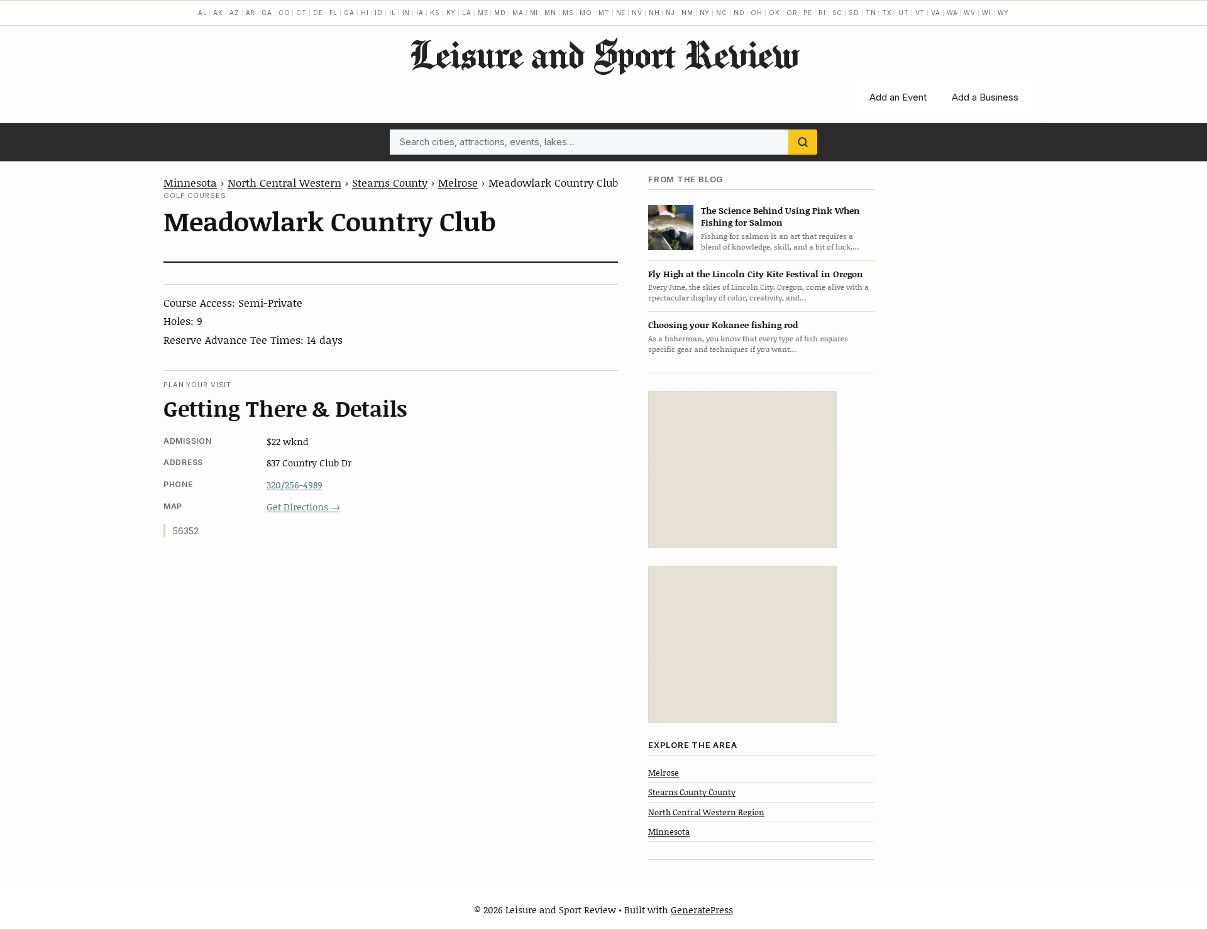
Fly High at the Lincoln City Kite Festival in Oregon (755, 273)
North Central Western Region (706, 812)
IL (392, 12)
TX (887, 12)
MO (586, 12)
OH (757, 12)
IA (420, 12)
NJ (670, 12)
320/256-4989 (294, 485)
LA (466, 12)
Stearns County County (692, 792)
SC (837, 12)
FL (333, 12)
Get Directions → (303, 507)
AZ (234, 12)
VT (920, 12)
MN (550, 12)
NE (621, 12)
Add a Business (985, 97)
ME (483, 12)
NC (721, 12)
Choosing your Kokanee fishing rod (723, 324)
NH (654, 12)
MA (518, 12)
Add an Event (898, 97)
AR (251, 12)
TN (871, 12)
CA (267, 12)
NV (637, 12)
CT (301, 12)
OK (774, 12)
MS (568, 12)
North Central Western (284, 182)
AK (218, 12)
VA (935, 12)
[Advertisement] (742, 469)
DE (318, 12)
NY (705, 12)
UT (903, 12)
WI (986, 12)
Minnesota (190, 182)
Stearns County (389, 182)
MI (534, 12)
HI (365, 12)
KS (435, 12)
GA (349, 12)
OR (792, 12)
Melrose (458, 182)
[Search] (802, 142)
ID (379, 12)
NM (687, 12)
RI (822, 12)
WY (1004, 12)
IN (406, 12)
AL (202, 12)
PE (807, 12)
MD (500, 12)
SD (854, 12)
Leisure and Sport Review (603, 54)
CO (284, 12)
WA (952, 12)
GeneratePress (702, 909)
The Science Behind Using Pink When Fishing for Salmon (780, 216)
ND (739, 12)
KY (451, 12)
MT (604, 12)
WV (970, 12)
